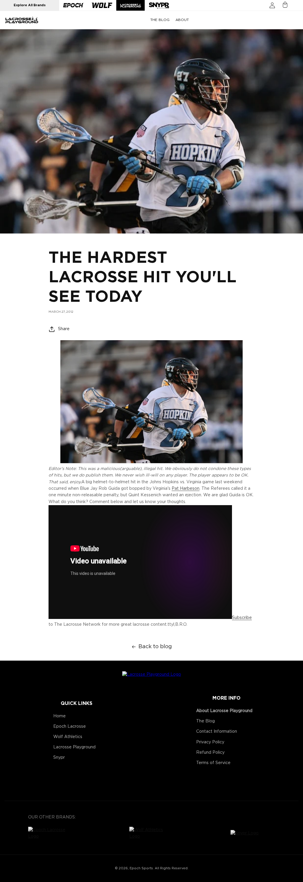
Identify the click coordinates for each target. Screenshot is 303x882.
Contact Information (216, 731)
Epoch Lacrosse (69, 726)
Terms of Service (213, 763)
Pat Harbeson (185, 489)
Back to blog (155, 646)
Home (59, 716)
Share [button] (64, 329)
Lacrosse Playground (74, 747)
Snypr (59, 757)
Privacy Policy (210, 742)
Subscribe (242, 618)
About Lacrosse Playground (224, 711)
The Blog (205, 721)
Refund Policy (210, 752)
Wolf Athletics (67, 737)
